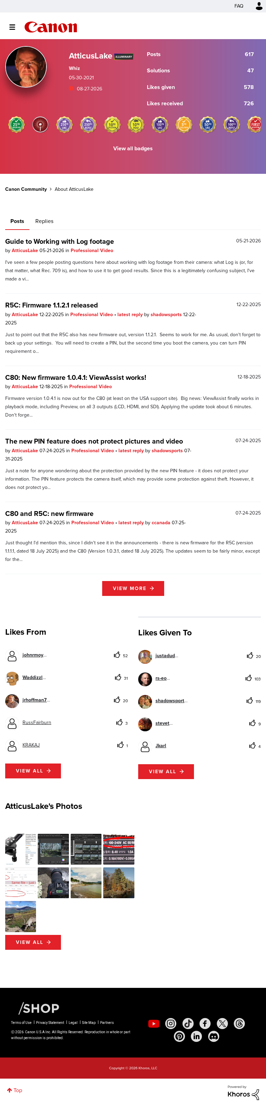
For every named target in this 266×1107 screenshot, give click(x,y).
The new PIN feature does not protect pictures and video (94, 441)
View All (29, 942)
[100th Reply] (231, 124)
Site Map (89, 1023)
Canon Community (51, 27)
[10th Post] (136, 124)
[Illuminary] (40, 124)
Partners (107, 1023)
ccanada (162, 522)
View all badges (133, 148)
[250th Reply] (88, 124)
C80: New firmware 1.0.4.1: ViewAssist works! (75, 377)
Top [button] (18, 1090)
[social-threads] (239, 1023)
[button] (20, 849)
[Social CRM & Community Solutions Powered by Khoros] (243, 1092)
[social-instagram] (170, 1023)
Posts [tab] (17, 221)
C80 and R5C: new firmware (49, 513)
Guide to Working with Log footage (59, 241)
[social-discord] (213, 1036)
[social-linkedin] (196, 1036)
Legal (73, 1023)
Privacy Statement (50, 1023)
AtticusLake (25, 250)
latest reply (130, 314)
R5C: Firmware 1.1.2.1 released (51, 305)
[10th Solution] (112, 124)
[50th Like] (207, 124)
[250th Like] (64, 124)
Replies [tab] (44, 221)
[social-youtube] (153, 1023)
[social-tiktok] (188, 1023)
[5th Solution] (184, 124)
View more (130, 588)
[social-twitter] (222, 1023)
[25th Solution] (16, 124)
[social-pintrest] (179, 1036)
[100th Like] (160, 124)
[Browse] (16, 27)
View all (29, 771)
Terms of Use (21, 1023)
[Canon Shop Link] (35, 1008)
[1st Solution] (255, 124)
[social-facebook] (205, 1023)
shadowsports (167, 314)
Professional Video (92, 250)
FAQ (238, 6)
